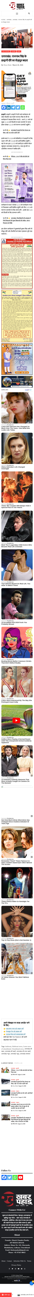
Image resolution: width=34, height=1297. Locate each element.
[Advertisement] (17, 1000)
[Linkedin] (8, 107)
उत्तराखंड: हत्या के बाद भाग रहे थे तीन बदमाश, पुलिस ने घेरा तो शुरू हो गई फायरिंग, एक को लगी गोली (20, 1106)
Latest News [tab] (7, 1063)
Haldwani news (17, 1046)
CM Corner (5, 51)
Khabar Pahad (19, 1275)
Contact (9, 1261)
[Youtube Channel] (20, 1177)
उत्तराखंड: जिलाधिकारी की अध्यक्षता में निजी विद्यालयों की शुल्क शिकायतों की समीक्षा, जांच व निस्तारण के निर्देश (21, 1119)
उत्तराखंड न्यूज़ (15, 1054)
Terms (29, 1261)
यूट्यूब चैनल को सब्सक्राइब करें (15, 1034)
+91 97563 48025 (19, 1252)
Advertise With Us (19, 1261)
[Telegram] (13, 107)
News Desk (8, 65)
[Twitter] (18, 107)
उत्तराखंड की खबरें (10, 1051)
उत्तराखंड (13, 51)
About (3, 1261)
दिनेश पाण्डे (15, 1074)
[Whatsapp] (22, 107)
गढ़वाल (17, 1091)
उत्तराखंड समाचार (25, 1054)
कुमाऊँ (19, 51)
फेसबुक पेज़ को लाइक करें (14, 1031)
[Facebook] (4, 107)
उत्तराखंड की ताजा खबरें (23, 1051)
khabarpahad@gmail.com (20, 1250)
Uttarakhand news (18, 1049)
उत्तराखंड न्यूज (5, 1054)
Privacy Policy (16, 1265)
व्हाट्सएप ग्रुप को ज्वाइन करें (15, 1029)
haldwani (8, 1046)
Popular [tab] (18, 1063)
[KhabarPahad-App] (17, 86)
